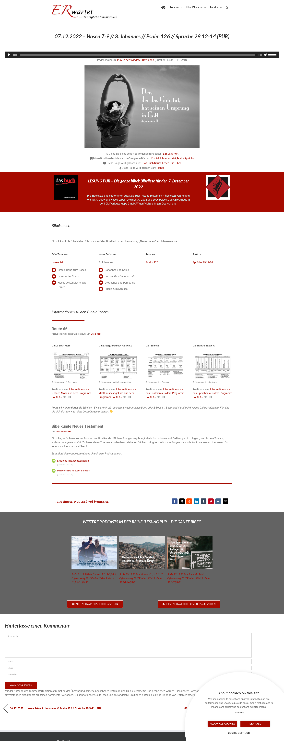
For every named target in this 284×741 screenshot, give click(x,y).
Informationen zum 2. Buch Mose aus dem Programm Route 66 (71, 393)
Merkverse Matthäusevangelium (73, 470)
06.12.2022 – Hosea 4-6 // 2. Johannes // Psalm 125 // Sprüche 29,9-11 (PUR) (56, 708)
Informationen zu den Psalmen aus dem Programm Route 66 (165, 393)
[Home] (163, 7)
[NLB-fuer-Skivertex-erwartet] (218, 176)
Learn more (239, 712)
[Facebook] (174, 501)
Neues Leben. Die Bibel (167, 163)
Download (148, 60)
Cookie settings (239, 733)
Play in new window (128, 60)
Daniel (155, 158)
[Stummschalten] (265, 54)
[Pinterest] (210, 501)
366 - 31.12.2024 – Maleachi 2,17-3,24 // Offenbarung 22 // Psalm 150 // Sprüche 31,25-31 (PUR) (93, 578)
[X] (182, 501)
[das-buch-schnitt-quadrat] (66, 176)
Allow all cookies (222, 724)
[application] (142, 55)
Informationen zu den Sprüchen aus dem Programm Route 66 (212, 393)
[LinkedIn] (196, 501)
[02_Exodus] (71, 353)
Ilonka (161, 167)
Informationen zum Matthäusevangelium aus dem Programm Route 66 (118, 393)
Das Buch (148, 163)
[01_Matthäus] (118, 353)
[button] (227, 7)
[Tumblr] (203, 501)
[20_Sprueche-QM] (212, 353)
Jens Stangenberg (63, 431)
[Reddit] (189, 501)
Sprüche (189, 158)
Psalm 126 (152, 262)
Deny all (255, 724)
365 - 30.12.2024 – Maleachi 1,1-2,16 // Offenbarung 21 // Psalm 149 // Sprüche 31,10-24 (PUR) (141, 578)
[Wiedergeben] (9, 54)
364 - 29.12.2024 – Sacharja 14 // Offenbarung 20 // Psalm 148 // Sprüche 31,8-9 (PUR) (188, 578)
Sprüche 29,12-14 (203, 262)
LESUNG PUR (170, 153)
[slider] (272, 54)
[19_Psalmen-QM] (165, 353)
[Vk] (218, 501)
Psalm (180, 158)
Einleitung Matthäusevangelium (73, 460)
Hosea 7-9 (57, 262)
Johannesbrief (167, 158)
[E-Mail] (225, 501)
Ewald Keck (96, 334)
